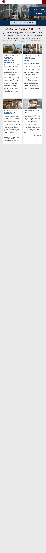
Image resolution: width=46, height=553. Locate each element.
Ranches (27, 32)
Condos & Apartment (18, 33)
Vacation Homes (33, 32)
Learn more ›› (17, 96)
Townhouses (10, 33)
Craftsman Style (11, 32)
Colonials (22, 32)
